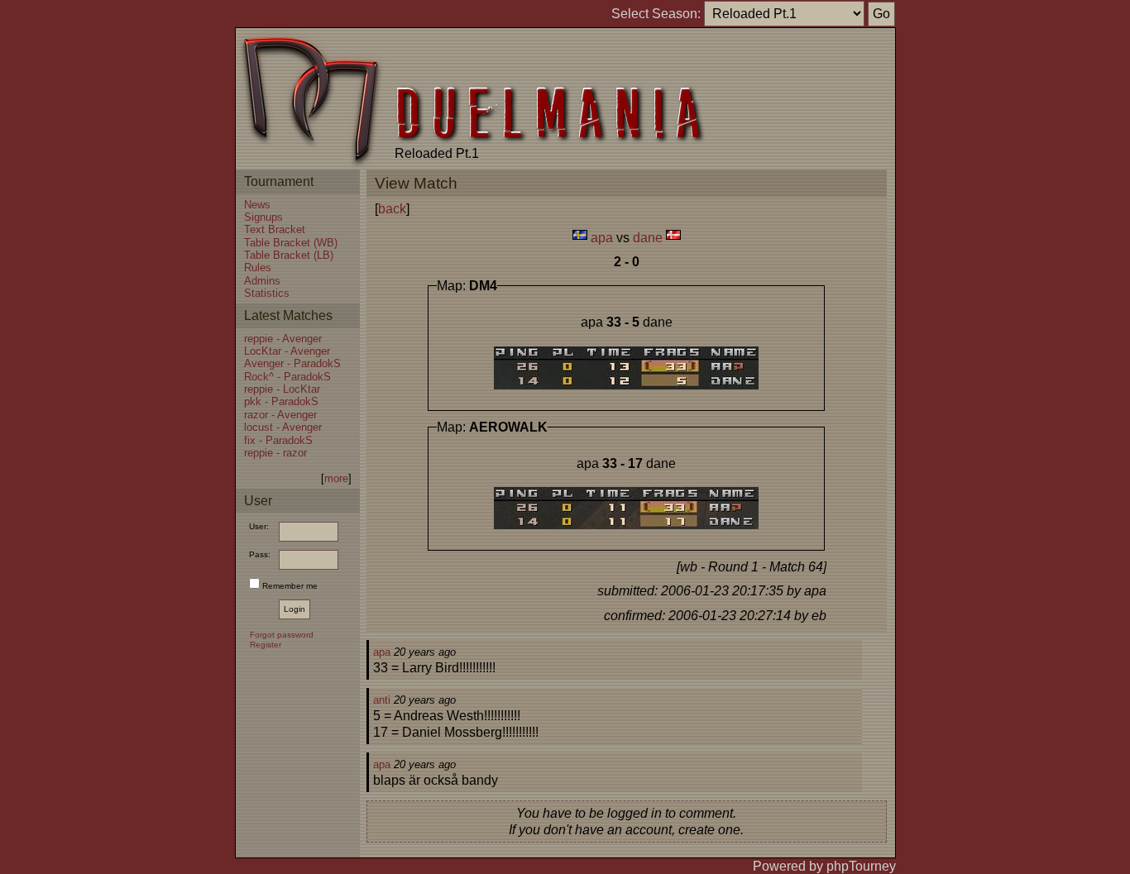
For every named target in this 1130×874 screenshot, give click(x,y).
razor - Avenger (280, 414)
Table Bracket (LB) (288, 255)
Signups (263, 217)
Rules (257, 267)
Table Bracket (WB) (291, 242)
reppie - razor (275, 453)
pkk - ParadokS (281, 401)
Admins (262, 281)
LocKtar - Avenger (287, 351)
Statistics (267, 293)
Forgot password (282, 634)
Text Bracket (274, 229)
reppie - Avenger (283, 338)
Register (265, 644)
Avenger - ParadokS (292, 363)
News (257, 204)
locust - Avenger (283, 427)
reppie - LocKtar (282, 389)
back (392, 209)
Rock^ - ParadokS (287, 376)
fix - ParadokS (278, 440)
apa (602, 238)
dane (648, 238)
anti (381, 700)
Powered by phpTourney (824, 866)
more (336, 478)
